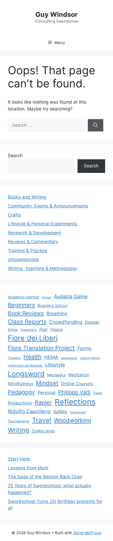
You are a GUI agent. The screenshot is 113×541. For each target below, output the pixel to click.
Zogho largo (43, 430)
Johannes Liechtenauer (25, 365)
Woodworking (72, 420)
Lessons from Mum (28, 467)
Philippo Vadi (74, 392)
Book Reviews (26, 313)
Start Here (19, 459)
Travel (41, 420)
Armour (46, 297)
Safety (60, 411)
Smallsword (78, 412)
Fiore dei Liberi (33, 338)
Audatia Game (71, 296)
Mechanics (56, 375)
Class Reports (27, 321)
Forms (84, 348)
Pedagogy (21, 392)
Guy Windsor (56, 14)
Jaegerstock (69, 358)
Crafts (14, 215)
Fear (43, 329)
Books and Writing (27, 197)
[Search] (95, 125)
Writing (18, 430)
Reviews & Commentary (33, 241)
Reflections (75, 401)
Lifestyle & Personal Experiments (42, 223)
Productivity (20, 403)
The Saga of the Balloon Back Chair (45, 476)
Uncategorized (23, 259)
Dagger (92, 322)
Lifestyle (55, 365)
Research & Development (34, 232)
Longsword (26, 373)
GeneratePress (87, 532)
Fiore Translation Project (41, 347)
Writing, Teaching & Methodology (42, 268)
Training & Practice (27, 250)
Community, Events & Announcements (48, 206)
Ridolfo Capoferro (29, 411)
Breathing (57, 313)
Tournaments (18, 421)
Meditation (78, 374)
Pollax (97, 393)
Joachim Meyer (90, 358)
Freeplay (14, 358)
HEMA (51, 357)
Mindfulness (20, 383)
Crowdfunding (65, 322)
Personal (46, 392)
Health (32, 356)
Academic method (23, 297)
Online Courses (77, 383)
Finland (56, 329)
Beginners (21, 304)
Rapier (43, 402)
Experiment (28, 330)
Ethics (13, 329)
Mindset (47, 383)
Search (15, 155)
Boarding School (52, 305)
